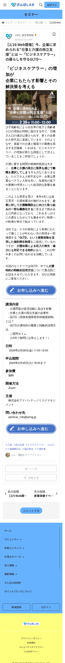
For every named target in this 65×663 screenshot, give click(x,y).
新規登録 (16, 607)
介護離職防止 (14, 449)
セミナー (23, 22)
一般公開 (38, 22)
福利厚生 (28, 449)
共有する (33, 478)
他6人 (21, 454)
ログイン (52, 5)
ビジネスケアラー (37, 444)
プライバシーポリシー (31, 638)
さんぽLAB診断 (12, 582)
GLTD (51, 444)
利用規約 (31, 642)
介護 (9, 444)
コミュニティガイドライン (31, 646)
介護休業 (41, 449)
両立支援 (19, 444)
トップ (8, 22)
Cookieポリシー (31, 651)
